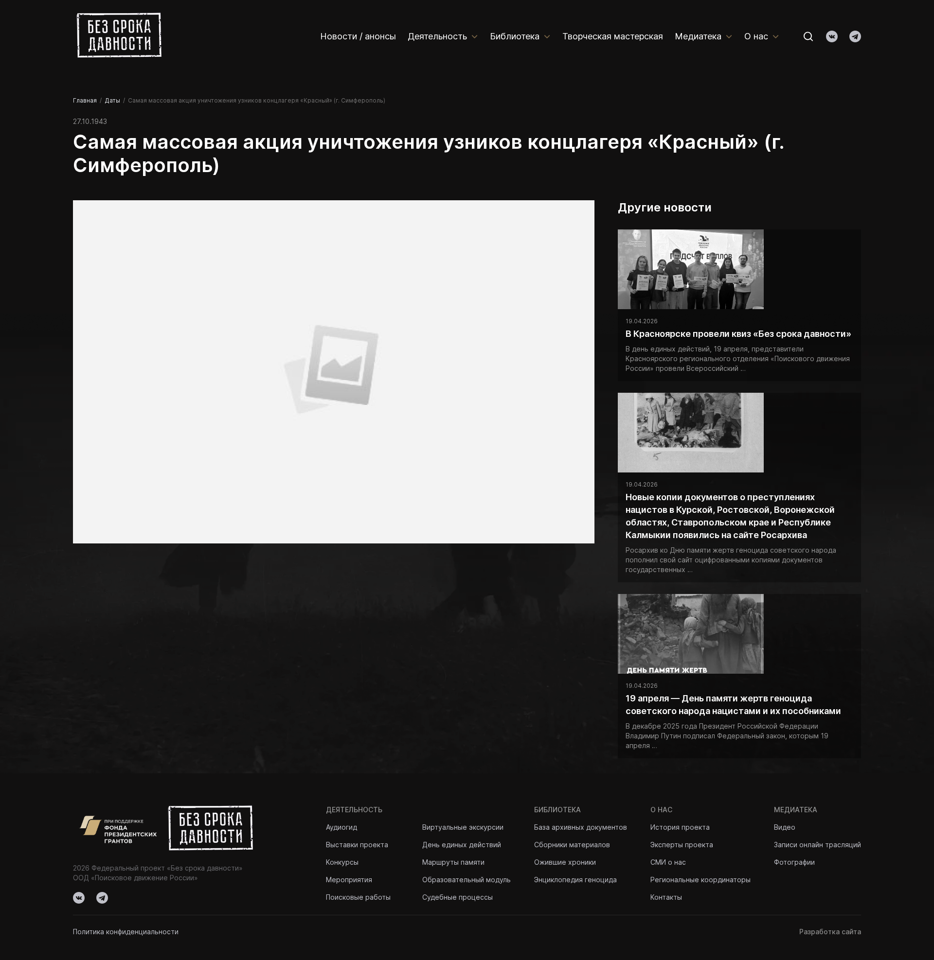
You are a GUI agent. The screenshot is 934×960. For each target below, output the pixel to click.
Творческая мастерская (612, 36)
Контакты (666, 897)
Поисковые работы (358, 897)
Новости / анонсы (358, 36)
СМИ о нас (668, 862)
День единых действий (461, 844)
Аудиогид (341, 827)
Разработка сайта (830, 931)
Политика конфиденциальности (126, 931)
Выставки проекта (357, 844)
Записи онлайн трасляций (817, 844)
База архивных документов (580, 827)
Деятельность (437, 36)
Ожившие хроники (565, 862)
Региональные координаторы (700, 879)
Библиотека (514, 36)
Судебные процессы (457, 897)
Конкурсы (342, 862)
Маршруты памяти (453, 862)
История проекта (680, 827)
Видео (784, 827)
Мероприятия (349, 879)
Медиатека (698, 36)
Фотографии (794, 862)
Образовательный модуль (466, 879)
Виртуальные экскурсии (462, 827)
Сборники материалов (572, 844)
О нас (756, 36)
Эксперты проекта (681, 844)
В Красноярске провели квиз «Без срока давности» (738, 334)
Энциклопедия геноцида (575, 879)
